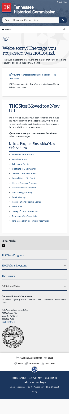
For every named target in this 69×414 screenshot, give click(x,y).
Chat (50, 358)
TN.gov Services (19, 377)
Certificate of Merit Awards (24, 168)
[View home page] (7, 7)
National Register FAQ (22, 192)
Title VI (29, 387)
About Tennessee (17, 387)
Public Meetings (19, 197)
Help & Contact (52, 387)
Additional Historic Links (23, 154)
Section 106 (17, 206)
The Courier (8, 276)
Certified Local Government (24, 173)
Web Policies (29, 382)
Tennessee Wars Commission (25, 216)
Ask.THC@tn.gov (8, 322)
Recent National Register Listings (26, 201)
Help (20, 363)
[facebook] (3, 245)
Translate (34, 363)
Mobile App (40, 382)
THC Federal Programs (14, 265)
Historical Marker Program (24, 187)
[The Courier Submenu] (64, 276)
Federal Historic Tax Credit (23, 178)
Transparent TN (50, 377)
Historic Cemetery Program (24, 183)
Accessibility (39, 387)
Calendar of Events (20, 164)
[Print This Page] (63, 29)
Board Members (19, 159)
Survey (34, 391)
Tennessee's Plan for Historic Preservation (30, 220)
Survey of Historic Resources (25, 211)
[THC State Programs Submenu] (64, 255)
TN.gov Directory (35, 377)
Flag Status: (30, 358)
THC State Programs (13, 255)
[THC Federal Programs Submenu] (64, 265)
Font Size (50, 363)
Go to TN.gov (63, 2)
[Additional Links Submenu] (64, 286)
